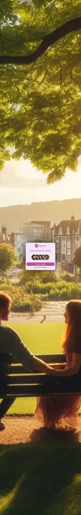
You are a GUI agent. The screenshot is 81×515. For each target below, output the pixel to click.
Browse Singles (40, 264)
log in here (44, 267)
